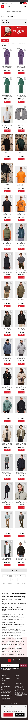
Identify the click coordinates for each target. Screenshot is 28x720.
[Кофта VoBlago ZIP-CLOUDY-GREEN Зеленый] (21, 85)
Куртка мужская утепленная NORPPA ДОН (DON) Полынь (7, 415)
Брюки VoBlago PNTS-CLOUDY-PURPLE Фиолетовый (7, 67)
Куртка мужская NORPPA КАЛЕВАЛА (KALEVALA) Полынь (21, 444)
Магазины (3, 675)
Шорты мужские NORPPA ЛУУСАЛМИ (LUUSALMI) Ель (21, 271)
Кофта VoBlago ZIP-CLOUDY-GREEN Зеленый (21, 96)
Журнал (17, 675)
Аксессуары (10, 583)
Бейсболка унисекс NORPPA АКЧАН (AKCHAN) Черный (7, 559)
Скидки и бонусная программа (5, 699)
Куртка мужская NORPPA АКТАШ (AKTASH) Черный (21, 473)
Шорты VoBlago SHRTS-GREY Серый (21, 125)
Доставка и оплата (5, 686)
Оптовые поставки (5, 678)
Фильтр (5, 40)
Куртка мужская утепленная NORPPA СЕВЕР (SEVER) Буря (7, 358)
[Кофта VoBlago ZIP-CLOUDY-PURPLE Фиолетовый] (21, 56)
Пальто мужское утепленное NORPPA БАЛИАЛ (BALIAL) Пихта (21, 300)
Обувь (17, 583)
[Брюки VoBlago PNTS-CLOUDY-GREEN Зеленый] (7, 85)
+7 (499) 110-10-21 (19, 689)
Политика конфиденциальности (6, 694)
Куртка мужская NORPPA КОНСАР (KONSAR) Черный (21, 415)
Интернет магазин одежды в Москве (11, 641)
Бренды (17, 677)
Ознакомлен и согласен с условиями (11, 669)
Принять (8, 715)
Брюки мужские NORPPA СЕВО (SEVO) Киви (7, 530)
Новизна (3, 44)
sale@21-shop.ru (19, 692)
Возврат (3, 687)
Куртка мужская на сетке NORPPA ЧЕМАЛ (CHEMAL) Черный (7, 501)
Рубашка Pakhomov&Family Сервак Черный (7, 153)
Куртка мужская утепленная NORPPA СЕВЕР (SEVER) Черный (21, 329)
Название (14, 44)
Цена (9, 44)
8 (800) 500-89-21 (5, 3)
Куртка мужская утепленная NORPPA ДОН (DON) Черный (7, 386)
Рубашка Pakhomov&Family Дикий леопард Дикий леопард (7, 185)
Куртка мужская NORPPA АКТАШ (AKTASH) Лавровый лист (7, 473)
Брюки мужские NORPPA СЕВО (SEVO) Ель (21, 530)
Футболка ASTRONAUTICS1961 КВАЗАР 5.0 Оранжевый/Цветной (21, 185)
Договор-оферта (5, 697)
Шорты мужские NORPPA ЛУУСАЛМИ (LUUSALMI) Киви (7, 300)
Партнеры (17, 678)
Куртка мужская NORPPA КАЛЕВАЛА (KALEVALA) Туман (7, 444)
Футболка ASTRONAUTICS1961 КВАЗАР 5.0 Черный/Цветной (7, 214)
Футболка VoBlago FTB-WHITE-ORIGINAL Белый (7, 125)
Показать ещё (14, 570)
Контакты (3, 689)
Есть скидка (4, 45)
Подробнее (19, 714)
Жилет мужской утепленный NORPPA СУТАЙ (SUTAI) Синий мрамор (21, 243)
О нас (2, 677)
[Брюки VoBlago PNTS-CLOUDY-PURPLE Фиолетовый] (7, 56)
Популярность (21, 44)
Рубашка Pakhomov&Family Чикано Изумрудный (21, 153)
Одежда (3, 583)
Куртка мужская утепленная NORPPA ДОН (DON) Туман (21, 386)
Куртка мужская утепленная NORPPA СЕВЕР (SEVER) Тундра (7, 329)
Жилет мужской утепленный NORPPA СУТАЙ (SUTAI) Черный (7, 271)
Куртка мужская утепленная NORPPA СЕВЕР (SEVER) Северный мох (21, 358)
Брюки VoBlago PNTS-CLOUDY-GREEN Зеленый (7, 96)
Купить (7, 73)
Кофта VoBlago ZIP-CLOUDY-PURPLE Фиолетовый (21, 67)
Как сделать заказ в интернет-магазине (6, 691)
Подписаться (23, 665)
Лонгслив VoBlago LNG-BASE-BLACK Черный (21, 559)
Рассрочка (3, 680)
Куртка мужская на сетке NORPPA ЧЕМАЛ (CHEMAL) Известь (21, 501)
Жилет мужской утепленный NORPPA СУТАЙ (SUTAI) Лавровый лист (7, 243)
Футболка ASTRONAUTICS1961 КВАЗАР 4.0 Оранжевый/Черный (21, 214)
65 (12, 579)
